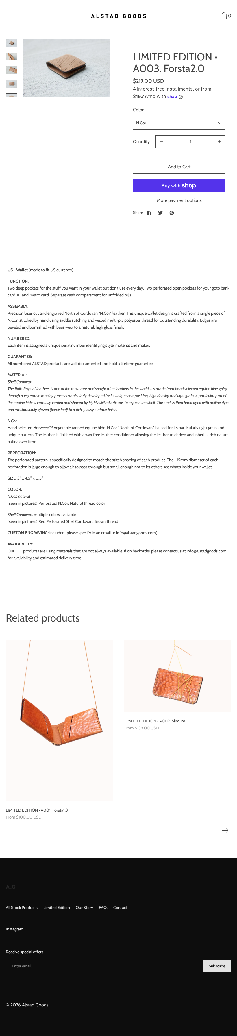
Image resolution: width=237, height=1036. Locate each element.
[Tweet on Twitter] (160, 212)
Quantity (141, 141)
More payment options (179, 200)
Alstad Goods (35, 1005)
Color (138, 110)
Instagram (15, 929)
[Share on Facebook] (149, 212)
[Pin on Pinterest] (171, 212)
